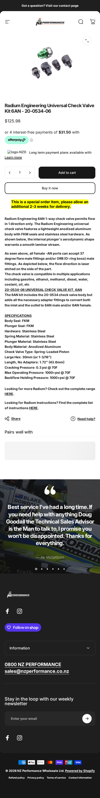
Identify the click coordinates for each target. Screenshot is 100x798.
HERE (9, 394)
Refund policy (17, 777)
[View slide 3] (47, 569)
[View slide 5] (58, 569)
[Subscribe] (87, 718)
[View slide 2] (41, 569)
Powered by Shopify (80, 771)
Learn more (13, 157)
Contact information (80, 777)
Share (15, 419)
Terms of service (56, 777)
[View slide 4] (53, 569)
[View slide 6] (64, 569)
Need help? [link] (86, 419)
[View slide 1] (36, 569)
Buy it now (50, 188)
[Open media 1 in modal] (87, 40)
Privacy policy (35, 777)
